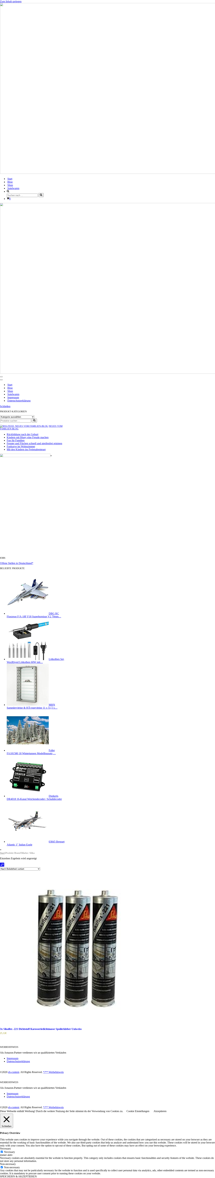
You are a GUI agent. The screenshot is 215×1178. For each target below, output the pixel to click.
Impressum (13, 397)
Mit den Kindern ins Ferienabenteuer (26, 449)
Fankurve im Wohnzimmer (21, 446)
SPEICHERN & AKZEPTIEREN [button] (18, 1176)
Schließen (5, 406)
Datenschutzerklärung (19, 400)
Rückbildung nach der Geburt (22, 434)
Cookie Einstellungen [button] (137, 1111)
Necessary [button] (5, 1148)
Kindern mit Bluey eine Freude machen (28, 437)
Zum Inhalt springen (11, 1)
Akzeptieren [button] (160, 1111)
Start (9, 178)
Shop (10, 185)
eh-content (13, 1072)
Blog (10, 181)
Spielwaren (13, 188)
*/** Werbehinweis (53, 1072)
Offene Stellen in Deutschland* (16, 563)
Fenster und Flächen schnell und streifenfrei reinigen (34, 443)
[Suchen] (41, 195)
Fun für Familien (16, 440)
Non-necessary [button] (8, 1164)
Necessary (9, 1151)
